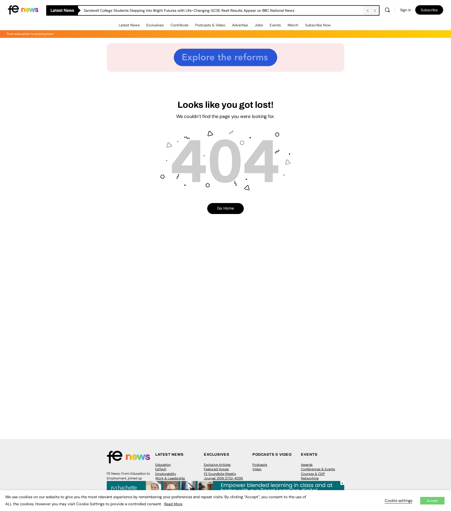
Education (163, 464)
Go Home (225, 208)
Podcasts (259, 464)
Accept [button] (432, 500)
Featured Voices (216, 469)
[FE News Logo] (23, 9)
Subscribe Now (318, 25)
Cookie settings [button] (398, 500)
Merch (293, 25)
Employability (165, 474)
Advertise (240, 25)
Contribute (179, 25)
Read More (173, 504)
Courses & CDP (313, 474)
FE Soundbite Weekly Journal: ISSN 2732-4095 (223, 476)
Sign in (405, 10)
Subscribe (429, 10)
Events (275, 25)
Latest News (129, 25)
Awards (307, 464)
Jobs (259, 25)
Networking (310, 478)
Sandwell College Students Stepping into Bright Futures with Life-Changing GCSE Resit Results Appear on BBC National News (189, 10)
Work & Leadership (170, 478)
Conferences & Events (318, 469)
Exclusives (155, 25)
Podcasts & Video (210, 25)
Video (257, 469)
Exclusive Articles (217, 464)
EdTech (160, 469)
